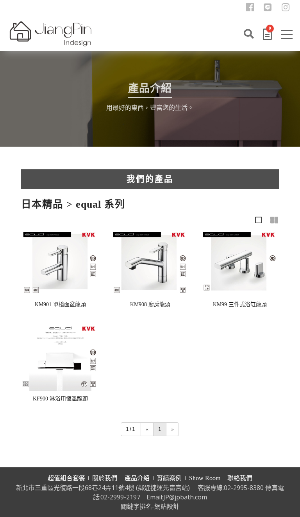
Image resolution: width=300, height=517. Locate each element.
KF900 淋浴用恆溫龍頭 (60, 399)
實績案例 (169, 478)
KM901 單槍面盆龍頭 (60, 304)
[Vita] (50, 33)
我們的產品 (150, 179)
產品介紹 (137, 478)
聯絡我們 (239, 478)
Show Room (204, 478)
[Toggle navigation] (287, 36)
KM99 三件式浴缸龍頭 (240, 304)
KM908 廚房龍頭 (150, 304)
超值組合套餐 (66, 478)
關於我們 (104, 478)
